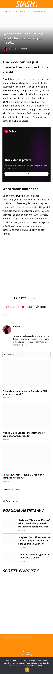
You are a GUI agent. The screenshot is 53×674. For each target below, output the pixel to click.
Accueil (4, 11)
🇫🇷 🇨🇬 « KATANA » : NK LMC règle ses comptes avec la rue (23, 476)
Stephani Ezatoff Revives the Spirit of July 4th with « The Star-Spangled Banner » (34, 540)
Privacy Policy (26, 654)
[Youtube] (30, 644)
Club (5, 314)
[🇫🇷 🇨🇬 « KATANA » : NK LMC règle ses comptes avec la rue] (26, 457)
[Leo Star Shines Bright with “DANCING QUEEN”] (9, 557)
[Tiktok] (37, 644)
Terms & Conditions (26, 657)
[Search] (50, 4)
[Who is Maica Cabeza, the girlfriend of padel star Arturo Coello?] (26, 415)
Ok (27, 670)
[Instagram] (23, 644)
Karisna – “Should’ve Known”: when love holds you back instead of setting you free (34, 523)
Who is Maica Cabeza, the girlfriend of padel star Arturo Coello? (23, 434)
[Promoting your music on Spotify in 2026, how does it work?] (26, 374)
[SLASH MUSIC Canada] (26, 4)
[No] (50, 665)
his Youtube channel (24, 207)
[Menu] (4, 4)
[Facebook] (16, 644)
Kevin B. (13, 49)
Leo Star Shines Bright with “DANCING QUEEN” (33, 556)
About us (26, 652)
